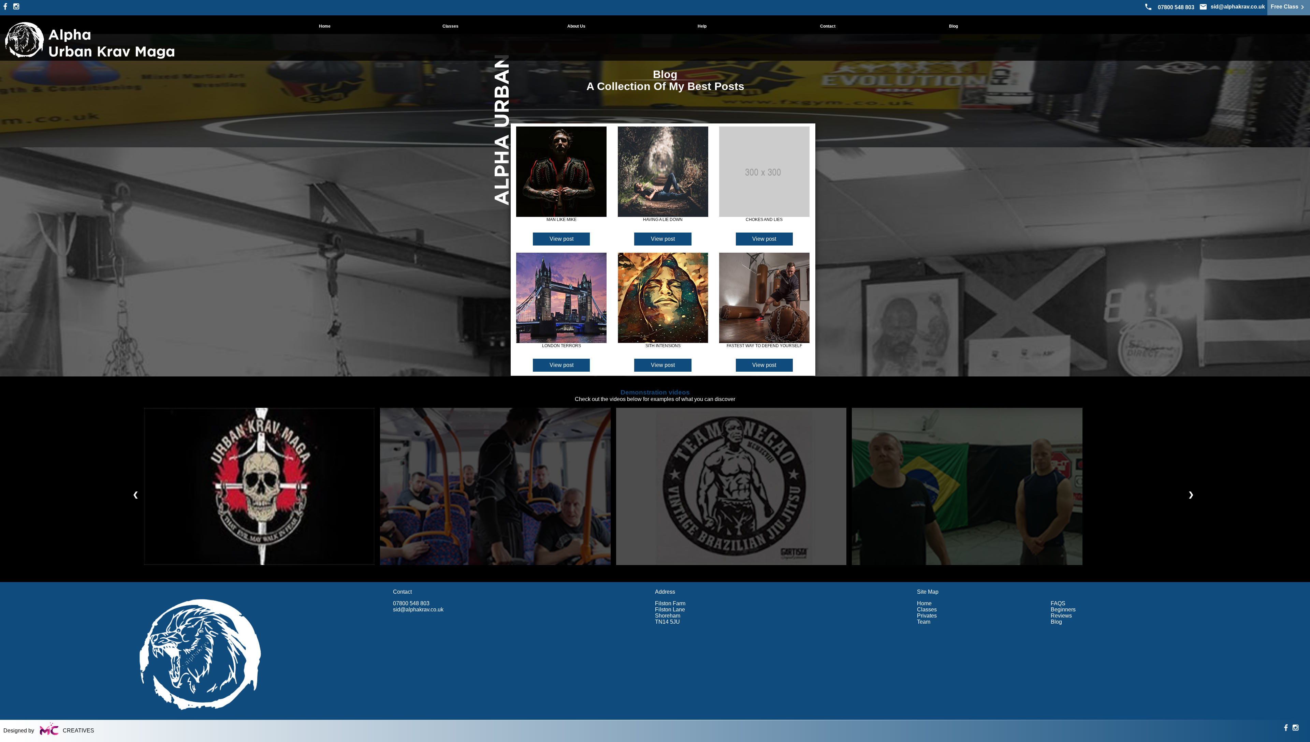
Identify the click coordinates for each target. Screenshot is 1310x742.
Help (702, 26)
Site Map (927, 592)
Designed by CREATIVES (48, 730)
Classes (450, 26)
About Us (576, 26)
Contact (827, 26)
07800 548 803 (1176, 7)
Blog (953, 26)
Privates (927, 616)
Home (325, 26)
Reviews (1061, 616)
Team (923, 622)
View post (561, 239)
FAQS (1058, 603)
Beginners (1063, 609)
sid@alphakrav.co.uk (418, 609)
